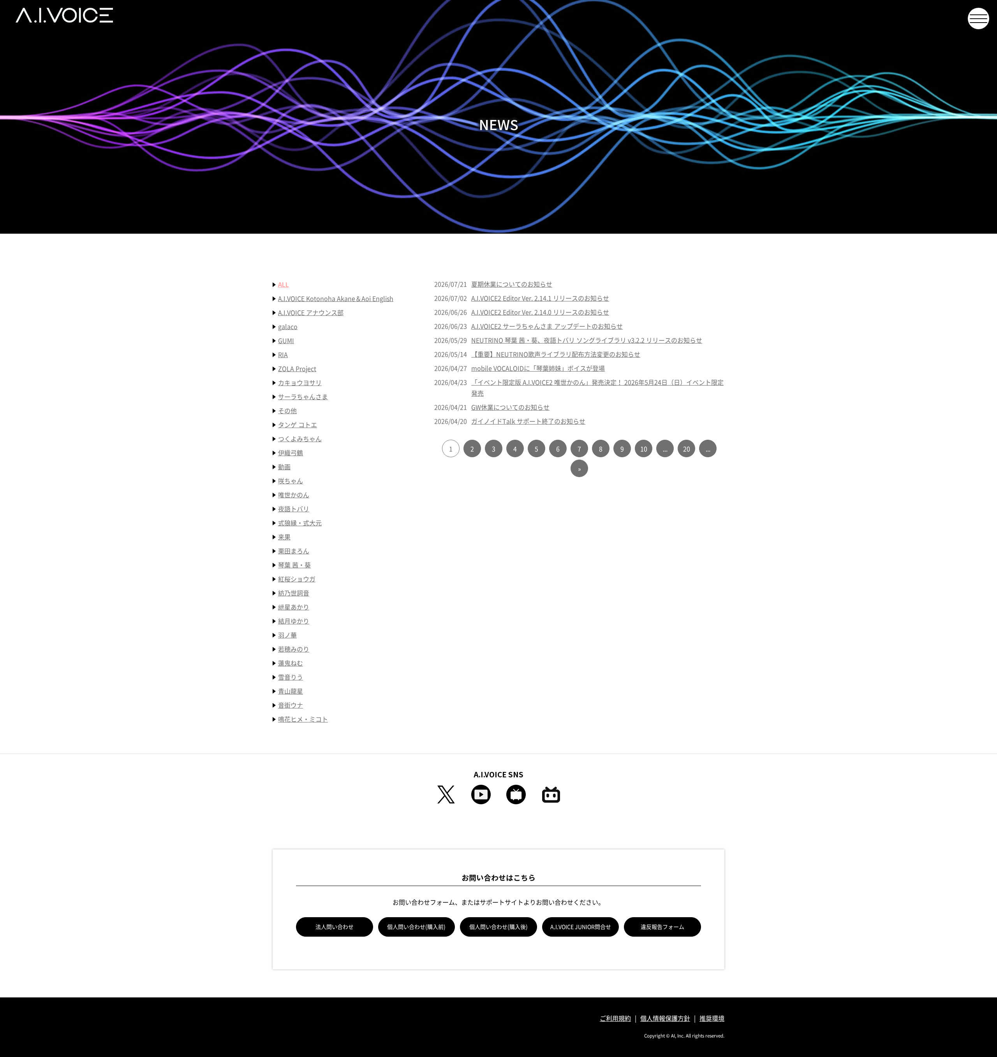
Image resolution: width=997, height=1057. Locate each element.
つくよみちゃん (300, 439)
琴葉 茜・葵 (294, 565)
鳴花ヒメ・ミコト (303, 719)
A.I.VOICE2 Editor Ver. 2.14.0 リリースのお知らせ (540, 312)
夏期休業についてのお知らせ (511, 284)
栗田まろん (293, 551)
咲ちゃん (290, 481)
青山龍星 (290, 691)
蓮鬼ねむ (290, 663)
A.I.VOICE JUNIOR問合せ (580, 927)
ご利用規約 (615, 1018)
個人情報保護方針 (665, 1018)
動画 (284, 467)
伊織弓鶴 (290, 453)
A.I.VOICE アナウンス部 (310, 313)
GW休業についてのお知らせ (510, 407)
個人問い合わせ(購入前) (416, 927)
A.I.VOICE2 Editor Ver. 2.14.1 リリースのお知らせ (540, 298)
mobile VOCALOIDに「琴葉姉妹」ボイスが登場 (538, 368)
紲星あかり (293, 607)
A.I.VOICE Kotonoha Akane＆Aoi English (335, 299)
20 (686, 449)
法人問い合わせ (334, 927)
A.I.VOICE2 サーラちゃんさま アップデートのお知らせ (547, 326)
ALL (283, 284)
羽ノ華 (287, 635)
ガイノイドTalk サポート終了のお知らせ (528, 421)
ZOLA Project (297, 369)
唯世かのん (293, 495)
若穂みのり (293, 649)
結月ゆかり (293, 621)
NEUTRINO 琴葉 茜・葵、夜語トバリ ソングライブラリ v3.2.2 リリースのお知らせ (586, 340)
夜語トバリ (293, 509)
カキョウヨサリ (300, 383)
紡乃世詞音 (293, 593)
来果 (284, 537)
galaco (288, 327)
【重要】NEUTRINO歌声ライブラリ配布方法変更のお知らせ (555, 354)
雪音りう (290, 677)
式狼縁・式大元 (300, 523)
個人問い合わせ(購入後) (498, 927)
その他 (287, 411)
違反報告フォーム (662, 927)
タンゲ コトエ (297, 425)
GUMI (286, 341)
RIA (283, 355)
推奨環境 (711, 1018)
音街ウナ (290, 705)
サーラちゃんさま (303, 397)
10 (643, 449)
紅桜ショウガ (296, 579)
